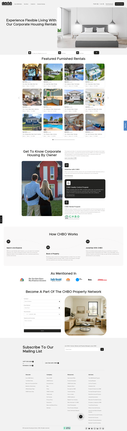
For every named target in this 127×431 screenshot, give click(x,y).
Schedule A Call (91, 386)
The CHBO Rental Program (94, 378)
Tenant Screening (71, 391)
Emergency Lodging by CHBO (94, 402)
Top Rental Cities (29, 380)
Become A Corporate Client (31, 383)
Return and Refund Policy (52, 405)
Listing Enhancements (93, 397)
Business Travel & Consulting (94, 423)
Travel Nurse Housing (93, 405)
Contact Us (33, 4)
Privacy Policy (50, 399)
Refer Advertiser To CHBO (73, 402)
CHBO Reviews (50, 380)
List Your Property (119, 3)
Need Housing (109, 3)
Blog (48, 386)
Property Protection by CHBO (94, 388)
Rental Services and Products (94, 394)
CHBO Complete (50, 391)
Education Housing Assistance (94, 420)
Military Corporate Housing (94, 407)
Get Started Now (70, 195)
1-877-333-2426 (27, 361)
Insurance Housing (41, 4)
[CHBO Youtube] (89, 428)
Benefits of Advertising (30, 386)
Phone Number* (27, 311)
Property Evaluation (72, 380)
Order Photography (72, 405)
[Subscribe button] (102, 349)
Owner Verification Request (73, 410)
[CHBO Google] (103, 428)
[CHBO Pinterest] (100, 428)
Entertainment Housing (93, 417)
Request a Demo (71, 386)
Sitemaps (48, 407)
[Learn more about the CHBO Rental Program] (72, 216)
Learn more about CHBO (71, 158)
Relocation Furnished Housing (94, 399)
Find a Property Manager (73, 407)
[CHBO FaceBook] (86, 428)
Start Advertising (69, 175)
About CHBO (49, 378)
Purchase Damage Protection (94, 391)
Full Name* (26, 298)
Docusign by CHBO (72, 388)
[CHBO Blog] (92, 428)
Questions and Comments (29, 318)
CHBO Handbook (71, 397)
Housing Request (92, 380)
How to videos (71, 394)
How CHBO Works (18, 4)
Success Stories (50, 383)
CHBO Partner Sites (30, 391)
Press (48, 388)
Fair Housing (49, 397)
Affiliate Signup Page (30, 388)
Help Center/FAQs (71, 378)
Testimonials (49, 394)
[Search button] (96, 52)
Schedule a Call (27, 365)
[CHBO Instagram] (95, 428)
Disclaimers (49, 402)
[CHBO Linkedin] (97, 428)
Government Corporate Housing (95, 414)
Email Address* (27, 305)
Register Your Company (73, 399)
